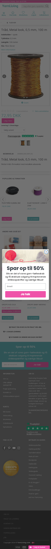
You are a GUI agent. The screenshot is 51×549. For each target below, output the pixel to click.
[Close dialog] (46, 252)
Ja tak (25, 294)
